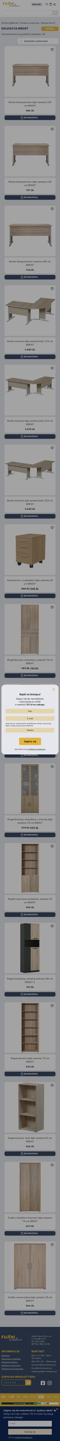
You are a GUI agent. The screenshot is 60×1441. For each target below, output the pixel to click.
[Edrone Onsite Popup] (30, 720)
